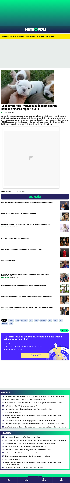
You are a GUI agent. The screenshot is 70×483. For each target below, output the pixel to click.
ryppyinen (4, 323)
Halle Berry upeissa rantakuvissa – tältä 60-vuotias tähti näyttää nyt (27, 456)
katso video (24, 320)
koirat (36, 320)
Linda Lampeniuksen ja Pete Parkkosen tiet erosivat (22, 437)
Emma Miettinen (5, 204)
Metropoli (3, 112)
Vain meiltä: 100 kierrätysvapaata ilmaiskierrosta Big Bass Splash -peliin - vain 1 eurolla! (28, 36)
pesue (55, 320)
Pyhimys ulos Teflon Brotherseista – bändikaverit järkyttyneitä (26, 446)
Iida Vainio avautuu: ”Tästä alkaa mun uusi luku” (15, 238)
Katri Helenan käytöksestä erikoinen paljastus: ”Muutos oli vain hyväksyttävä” (23, 285)
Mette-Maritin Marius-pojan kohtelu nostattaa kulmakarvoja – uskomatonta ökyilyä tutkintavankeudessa (25, 275)
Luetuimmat (7, 433)
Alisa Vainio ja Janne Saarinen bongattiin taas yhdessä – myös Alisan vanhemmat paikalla (27, 307)
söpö (11, 323)
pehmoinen (43, 320)
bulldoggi (11, 320)
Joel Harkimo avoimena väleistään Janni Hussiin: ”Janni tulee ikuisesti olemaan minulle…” (27, 202)
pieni (61, 320)
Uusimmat (6, 392)
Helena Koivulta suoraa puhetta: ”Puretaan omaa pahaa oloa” (18, 213)
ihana (17, 320)
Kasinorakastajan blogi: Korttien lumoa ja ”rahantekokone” (24, 467)
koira (31, 320)
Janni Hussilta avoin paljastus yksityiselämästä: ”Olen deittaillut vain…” (21, 249)
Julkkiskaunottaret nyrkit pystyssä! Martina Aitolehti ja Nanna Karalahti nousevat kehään (26, 296)
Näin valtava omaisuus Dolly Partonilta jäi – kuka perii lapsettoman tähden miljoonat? (25, 224)
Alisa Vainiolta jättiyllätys (8, 260)
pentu (50, 320)
